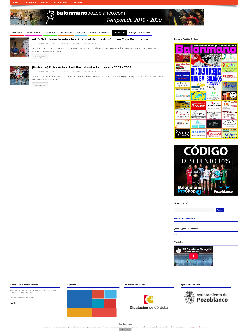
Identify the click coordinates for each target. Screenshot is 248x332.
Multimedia (30, 2)
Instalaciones (60, 2)
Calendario (50, 32)
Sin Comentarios (90, 43)
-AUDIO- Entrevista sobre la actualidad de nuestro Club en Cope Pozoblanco (90, 39)
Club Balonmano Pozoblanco (44, 43)
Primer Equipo (33, 32)
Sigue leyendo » (40, 57)
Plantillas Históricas (99, 32)
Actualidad (17, 32)
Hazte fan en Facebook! (185, 218)
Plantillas (80, 32)
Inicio (15, 2)
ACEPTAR (125, 329)
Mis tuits (177, 234)
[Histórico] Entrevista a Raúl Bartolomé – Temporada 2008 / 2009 (81, 67)
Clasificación (66, 32)
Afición (44, 2)
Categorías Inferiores (139, 32)
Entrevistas (119, 32)
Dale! (13, 303)
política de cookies (199, 327)
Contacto (77, 2)
